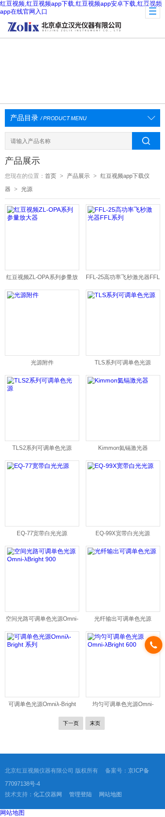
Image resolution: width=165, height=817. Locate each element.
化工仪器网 (47, 794)
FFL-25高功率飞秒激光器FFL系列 (123, 279)
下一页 (71, 723)
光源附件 (42, 362)
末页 (95, 723)
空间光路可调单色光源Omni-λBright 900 (42, 620)
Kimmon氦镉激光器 (123, 448)
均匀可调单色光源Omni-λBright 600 (123, 706)
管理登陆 (80, 794)
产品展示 (78, 176)
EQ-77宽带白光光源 (42, 533)
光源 (27, 189)
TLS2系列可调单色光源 (42, 448)
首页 (50, 176)
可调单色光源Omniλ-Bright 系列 (42, 706)
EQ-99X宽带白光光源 (122, 533)
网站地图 (110, 794)
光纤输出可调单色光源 (122, 618)
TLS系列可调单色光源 (123, 362)
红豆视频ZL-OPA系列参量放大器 (42, 279)
